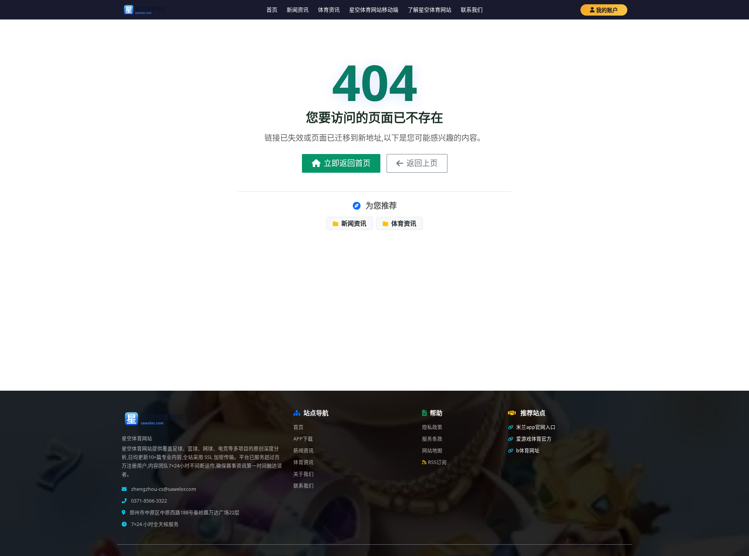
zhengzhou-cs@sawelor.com (163, 489)
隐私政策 (432, 427)
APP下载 (303, 439)
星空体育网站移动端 (373, 9)
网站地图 (432, 450)
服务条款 (432, 439)
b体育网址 (527, 450)
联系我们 (472, 9)
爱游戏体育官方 (533, 439)
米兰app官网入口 (535, 427)
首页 (271, 9)
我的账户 (607, 10)
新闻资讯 (298, 9)
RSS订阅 (437, 462)
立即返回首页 (347, 163)
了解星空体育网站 (429, 9)
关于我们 (303, 474)
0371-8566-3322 (148, 501)
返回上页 (422, 163)
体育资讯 (329, 9)
